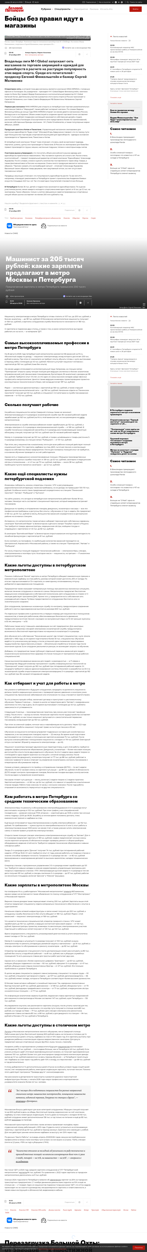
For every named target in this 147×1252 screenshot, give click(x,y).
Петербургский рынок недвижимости (48, 218)
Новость (13, 1210)
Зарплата (77, 1210)
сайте (81, 417)
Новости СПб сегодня (38, 1210)
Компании (28, 218)
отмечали (20, 1101)
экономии (16, 1120)
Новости (66, 218)
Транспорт (95, 1210)
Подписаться (91, 2)
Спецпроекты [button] (63, 9)
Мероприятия (81, 9)
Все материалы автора (34, 55)
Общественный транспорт (111, 1210)
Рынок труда (67, 1210)
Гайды (7, 1212)
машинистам (64, 1047)
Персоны (85, 218)
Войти (135, 9)
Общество (76, 218)
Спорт (93, 218)
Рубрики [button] (46, 9)
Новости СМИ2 (11, 233)
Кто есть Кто (106, 9)
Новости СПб (24, 1210)
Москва (125, 1210)
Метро (86, 1210)
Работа (133, 1210)
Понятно (139, 1248)
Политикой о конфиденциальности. (52, 1249)
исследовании (22, 1161)
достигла (23, 1172)
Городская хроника (16, 218)
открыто (67, 891)
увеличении (55, 1180)
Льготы (8, 1032)
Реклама (94, 9)
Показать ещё (115, 97)
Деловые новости (54, 1210)
